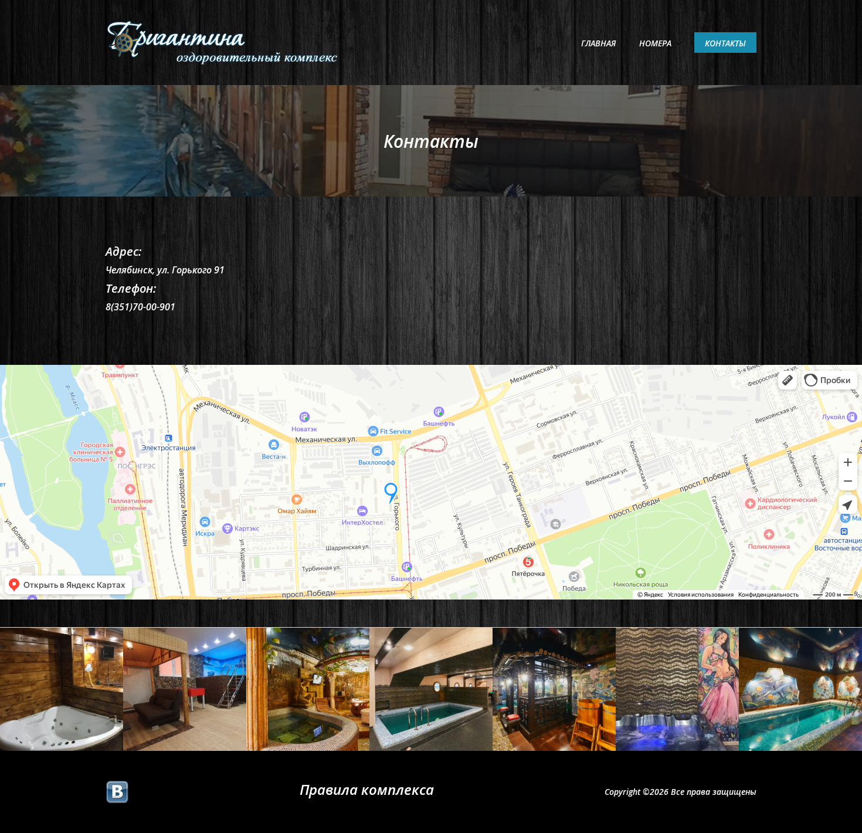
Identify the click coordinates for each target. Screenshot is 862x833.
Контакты (725, 43)
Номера (655, 43)
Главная (598, 43)
